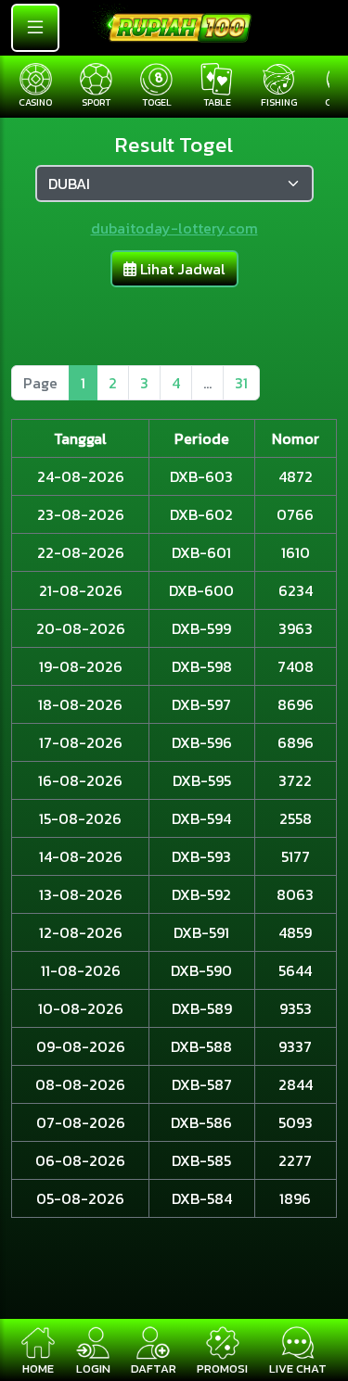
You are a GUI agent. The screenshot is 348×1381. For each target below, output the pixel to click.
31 (241, 383)
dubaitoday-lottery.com (174, 228)
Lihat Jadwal (181, 269)
